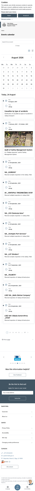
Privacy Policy (6, 428)
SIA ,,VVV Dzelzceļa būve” (14, 213)
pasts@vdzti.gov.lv (8, 456)
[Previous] (3, 357)
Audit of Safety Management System (18, 150)
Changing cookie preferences (10, 442)
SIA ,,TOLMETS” (10, 275)
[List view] (33, 51)
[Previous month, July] (3, 57)
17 (24, 332)
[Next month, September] (31, 57)
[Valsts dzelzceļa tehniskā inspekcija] (17, 27)
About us (4, 416)
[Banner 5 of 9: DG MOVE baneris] (17, 357)
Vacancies (5, 411)
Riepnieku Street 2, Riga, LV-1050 (13, 458)
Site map (4, 437)
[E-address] (4, 461)
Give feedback (17, 375)
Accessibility (5, 433)
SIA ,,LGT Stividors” (12, 254)
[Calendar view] (29, 51)
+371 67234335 (7, 453)
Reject (9, 15)
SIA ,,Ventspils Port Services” (16, 234)
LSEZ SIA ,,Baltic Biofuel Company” (18, 295)
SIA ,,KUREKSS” (10, 172)
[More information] (9, 461)
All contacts (10, 467)
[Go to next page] (28, 332)
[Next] (31, 357)
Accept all (26, 15)
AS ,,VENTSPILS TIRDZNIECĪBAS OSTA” (19, 193)
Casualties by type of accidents (16, 111)
